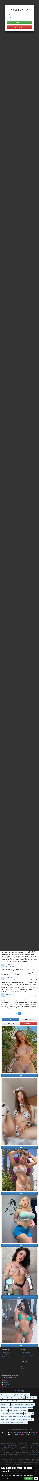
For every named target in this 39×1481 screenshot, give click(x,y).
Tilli (22, 1370)
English (25, 1432)
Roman (25, 1434)
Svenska (32, 1434)
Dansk (12, 1432)
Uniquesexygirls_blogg (18, 1398)
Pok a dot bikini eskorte (27, 1356)
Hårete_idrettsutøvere (24, 1416)
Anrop (29, 1478)
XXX (20, 1076)
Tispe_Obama (5, 1422)
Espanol (32, 1432)
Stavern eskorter (6, 1358)
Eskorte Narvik (5, 1354)
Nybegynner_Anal (6, 1407)
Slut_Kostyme (29, 1413)
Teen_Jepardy (26, 1395)
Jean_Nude (19, 1413)
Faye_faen (4, 1416)
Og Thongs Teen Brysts (27, 1358)
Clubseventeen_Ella (27, 1419)
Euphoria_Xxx (5, 1401)
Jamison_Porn (5, 1404)
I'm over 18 (20, 22)
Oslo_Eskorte (5, 1419)
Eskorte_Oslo (5, 1395)
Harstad (6, 1380)
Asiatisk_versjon (30, 1404)
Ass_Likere (24, 1410)
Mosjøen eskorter (6, 1353)
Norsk (19, 1434)
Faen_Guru (12, 1416)
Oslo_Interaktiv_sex (17, 1404)
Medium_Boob (15, 1419)
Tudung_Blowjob (28, 1407)
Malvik (5, 1386)
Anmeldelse (11, 1023)
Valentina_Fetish (31, 1398)
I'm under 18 (20, 27)
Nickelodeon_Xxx (17, 1401)
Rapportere (29, 1023)
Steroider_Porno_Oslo (7, 1413)
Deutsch (18, 1432)
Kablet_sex (14, 1422)
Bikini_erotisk (24, 1422)
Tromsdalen (7, 1384)
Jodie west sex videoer (27, 1354)
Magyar (12, 1434)
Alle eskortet (4, 1360)
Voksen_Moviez (28, 1401)
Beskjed (29, 1019)
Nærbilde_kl (17, 1407)
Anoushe (23, 1366)
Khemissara (24, 1372)
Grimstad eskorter (6, 1356)
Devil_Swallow (15, 1395)
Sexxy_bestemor (14, 1410)
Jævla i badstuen (25, 1353)
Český (5, 1432)
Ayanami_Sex (5, 1398)
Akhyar (23, 1368)
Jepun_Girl (4, 1410)
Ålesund (6, 1382)
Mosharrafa (24, 1365)
